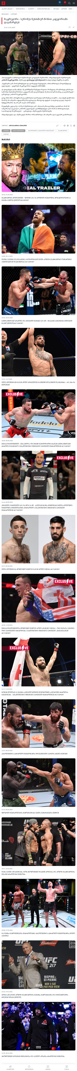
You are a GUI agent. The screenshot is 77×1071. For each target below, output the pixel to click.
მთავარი (5, 14)
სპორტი (14, 14)
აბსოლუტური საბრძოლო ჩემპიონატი (41, 130)
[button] (8, 8)
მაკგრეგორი (62, 130)
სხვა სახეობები (18, 130)
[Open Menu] (73, 3)
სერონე (6, 134)
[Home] (3, 3)
